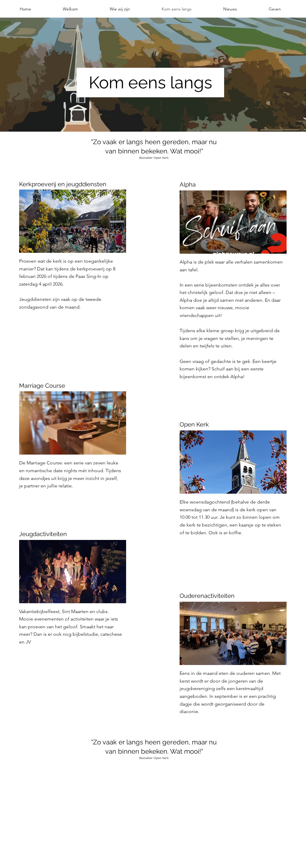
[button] (70, 8)
